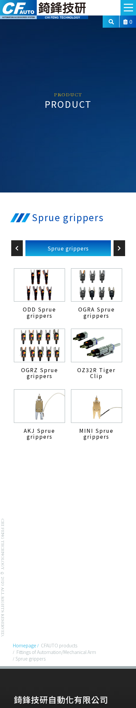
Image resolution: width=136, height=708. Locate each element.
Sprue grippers (68, 248)
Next (119, 248)
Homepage (24, 645)
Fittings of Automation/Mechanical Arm (56, 652)
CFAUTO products (59, 645)
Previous (17, 248)
